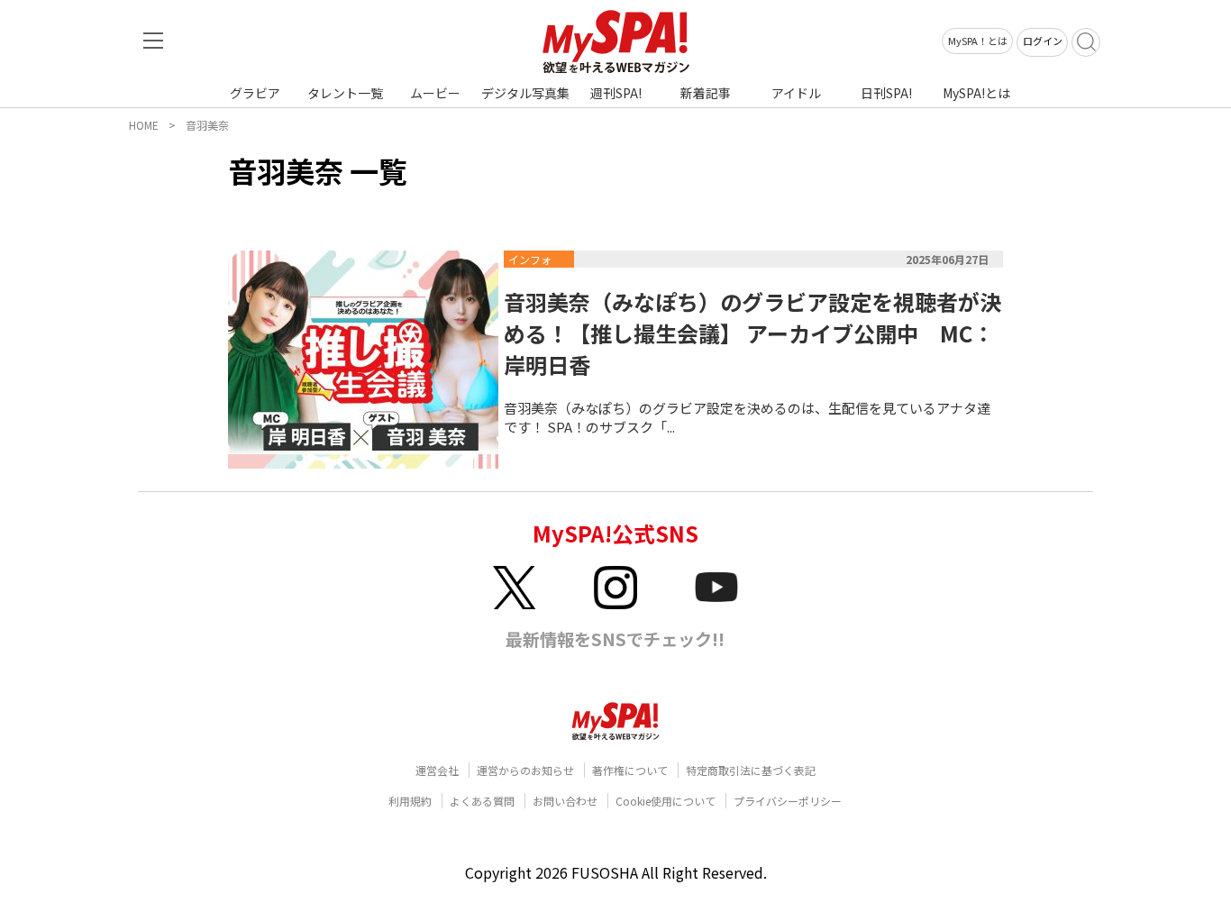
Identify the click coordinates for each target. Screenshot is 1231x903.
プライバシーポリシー (788, 800)
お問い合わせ (565, 800)
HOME (144, 124)
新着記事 (705, 93)
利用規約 (410, 800)
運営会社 (437, 770)
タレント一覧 (345, 93)
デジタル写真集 (525, 93)
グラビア (255, 93)
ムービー (435, 93)
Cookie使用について (666, 800)
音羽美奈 (207, 124)
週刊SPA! (616, 93)
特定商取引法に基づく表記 (751, 770)
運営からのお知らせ (525, 770)
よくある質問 (482, 800)
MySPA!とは (976, 93)
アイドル (796, 93)
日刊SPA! (886, 93)
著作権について (630, 770)
